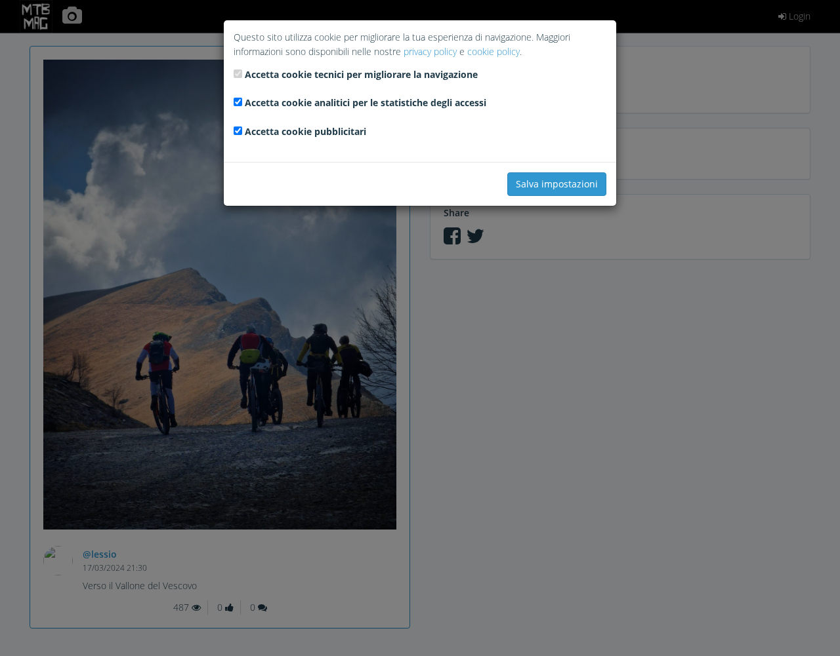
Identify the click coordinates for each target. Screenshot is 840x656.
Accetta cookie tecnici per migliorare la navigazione (361, 74)
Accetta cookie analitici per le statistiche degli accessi (365, 102)
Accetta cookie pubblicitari (305, 131)
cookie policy (493, 51)
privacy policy (430, 51)
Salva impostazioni (557, 184)
